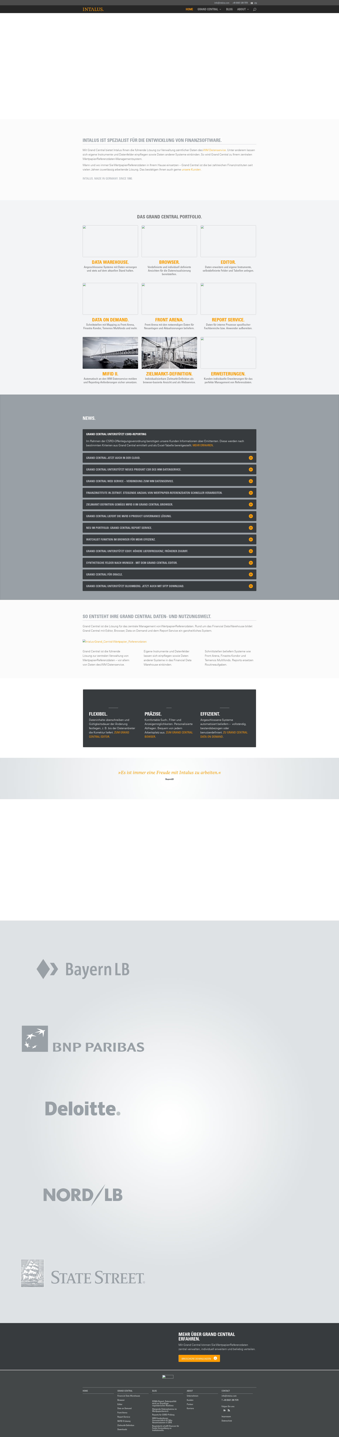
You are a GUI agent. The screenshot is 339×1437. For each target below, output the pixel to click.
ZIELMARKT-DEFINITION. (169, 374)
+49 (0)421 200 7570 (240, 2)
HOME (85, 1390)
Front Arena (122, 1412)
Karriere (190, 1408)
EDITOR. (228, 262)
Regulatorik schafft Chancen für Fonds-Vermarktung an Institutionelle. (165, 1428)
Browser (121, 1399)
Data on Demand (124, 1408)
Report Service (123, 1416)
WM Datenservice (214, 150)
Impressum (226, 1416)
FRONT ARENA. (169, 319)
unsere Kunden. (191, 169)
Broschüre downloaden (196, 1358)
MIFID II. (110, 374)
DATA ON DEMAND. (110, 319)
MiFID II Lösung (123, 1421)
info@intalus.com (221, 2)
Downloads (122, 1429)
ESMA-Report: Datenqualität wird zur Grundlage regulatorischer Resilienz (152, 840)
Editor (119, 1404)
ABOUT (190, 1390)
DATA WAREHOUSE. (110, 262)
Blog (229, 9)
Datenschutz (227, 1420)
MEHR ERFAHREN (203, 445)
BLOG (154, 1390)
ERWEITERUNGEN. (228, 374)
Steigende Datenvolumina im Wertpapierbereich (164, 1409)
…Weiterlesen (82, 859)
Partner (190, 1404)
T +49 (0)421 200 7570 (230, 1399)
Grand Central (208, 9)
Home (189, 9)
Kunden (190, 1399)
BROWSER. (169, 262)
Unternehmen (192, 1395)
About (241, 9)
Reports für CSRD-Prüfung (163, 1414)
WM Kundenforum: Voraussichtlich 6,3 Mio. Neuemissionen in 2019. (162, 1420)
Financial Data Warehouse (128, 1395)
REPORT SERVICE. (228, 319)
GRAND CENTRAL (124, 1390)
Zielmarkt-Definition (125, 1425)
